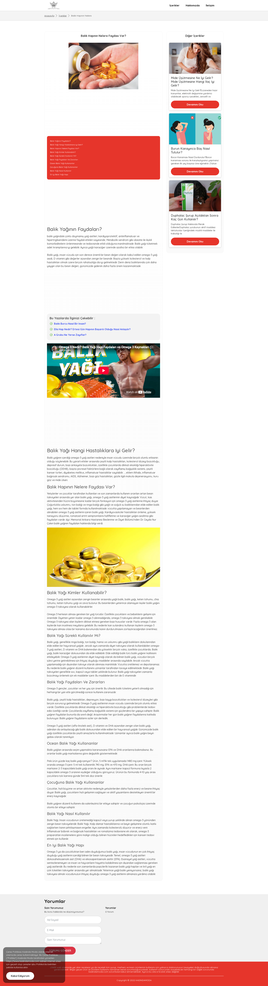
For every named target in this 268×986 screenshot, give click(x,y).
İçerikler (174, 5)
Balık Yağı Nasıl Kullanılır (60, 171)
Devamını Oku (195, 104)
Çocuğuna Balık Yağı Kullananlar (64, 167)
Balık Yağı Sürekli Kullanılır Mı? (63, 156)
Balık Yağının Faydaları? (60, 141)
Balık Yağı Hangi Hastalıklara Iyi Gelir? (66, 144)
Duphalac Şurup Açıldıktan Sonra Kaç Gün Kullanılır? (194, 217)
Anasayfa (49, 15)
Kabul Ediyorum (20, 975)
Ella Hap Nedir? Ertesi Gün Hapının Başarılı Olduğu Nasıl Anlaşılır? (92, 329)
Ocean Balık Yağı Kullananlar (62, 163)
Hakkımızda (193, 5)
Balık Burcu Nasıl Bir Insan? (70, 323)
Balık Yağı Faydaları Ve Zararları (64, 159)
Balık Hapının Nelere (81, 16)
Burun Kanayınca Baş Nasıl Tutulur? (190, 150)
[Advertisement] (103, 114)
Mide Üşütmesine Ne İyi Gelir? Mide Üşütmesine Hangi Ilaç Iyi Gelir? (192, 81)
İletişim (210, 5)
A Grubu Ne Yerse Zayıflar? (70, 334)
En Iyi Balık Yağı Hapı (59, 174)
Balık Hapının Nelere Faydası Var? (64, 148)
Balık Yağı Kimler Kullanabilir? (63, 152)
